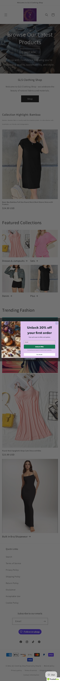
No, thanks (39, 354)
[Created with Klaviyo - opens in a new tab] (30, 359)
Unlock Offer (39, 347)
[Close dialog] (56, 323)
